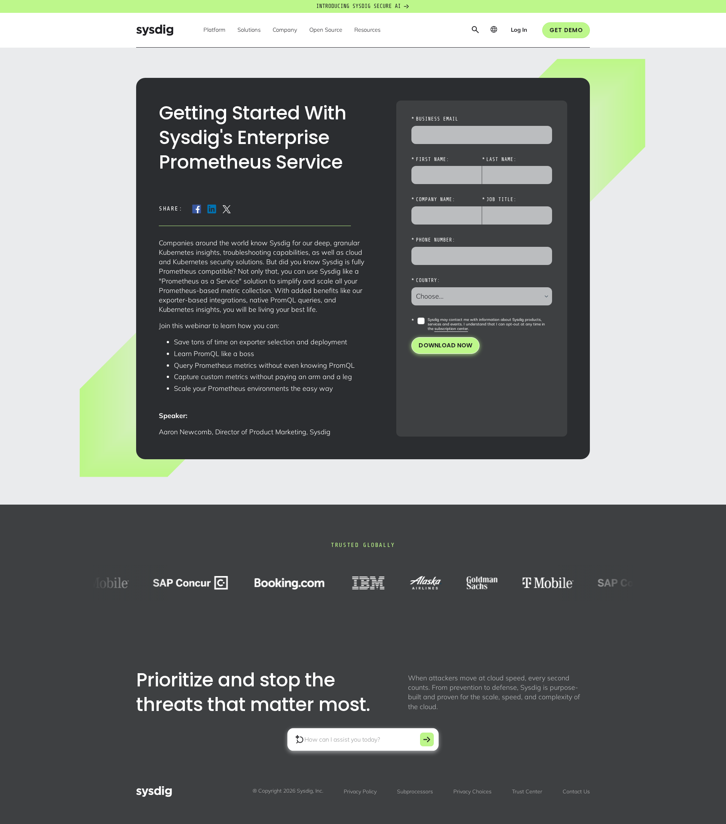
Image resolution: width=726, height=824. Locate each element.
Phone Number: (433, 240)
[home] (154, 30)
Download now (445, 345)
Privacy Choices (472, 791)
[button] (214, 30)
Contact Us (576, 791)
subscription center (451, 328)
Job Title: (499, 199)
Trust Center (527, 791)
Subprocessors (415, 791)
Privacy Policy (360, 791)
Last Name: (499, 159)
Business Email (434, 119)
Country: (425, 280)
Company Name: (433, 199)
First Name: (430, 159)
